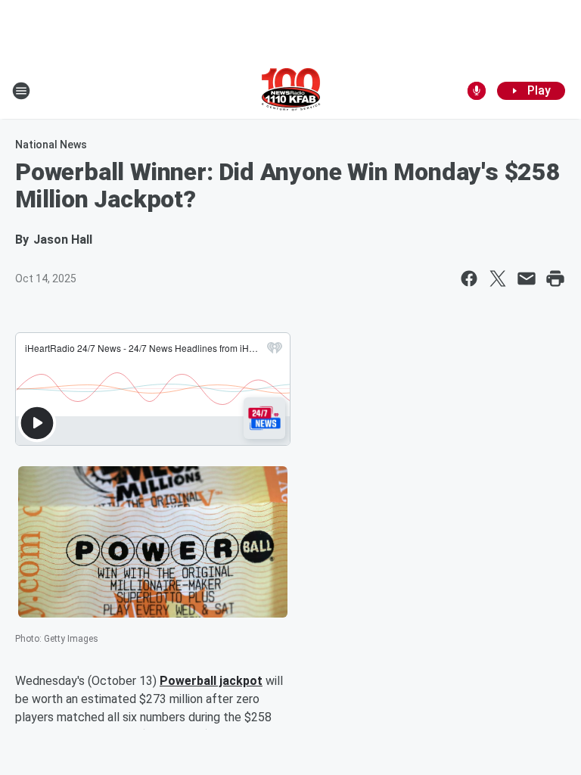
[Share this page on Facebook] (469, 278)
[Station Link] (290, 91)
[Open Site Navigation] (21, 91)
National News (51, 145)
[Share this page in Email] (526, 278)
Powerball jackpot (211, 681)
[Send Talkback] (477, 91)
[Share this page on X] (497, 278)
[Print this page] (555, 278)
